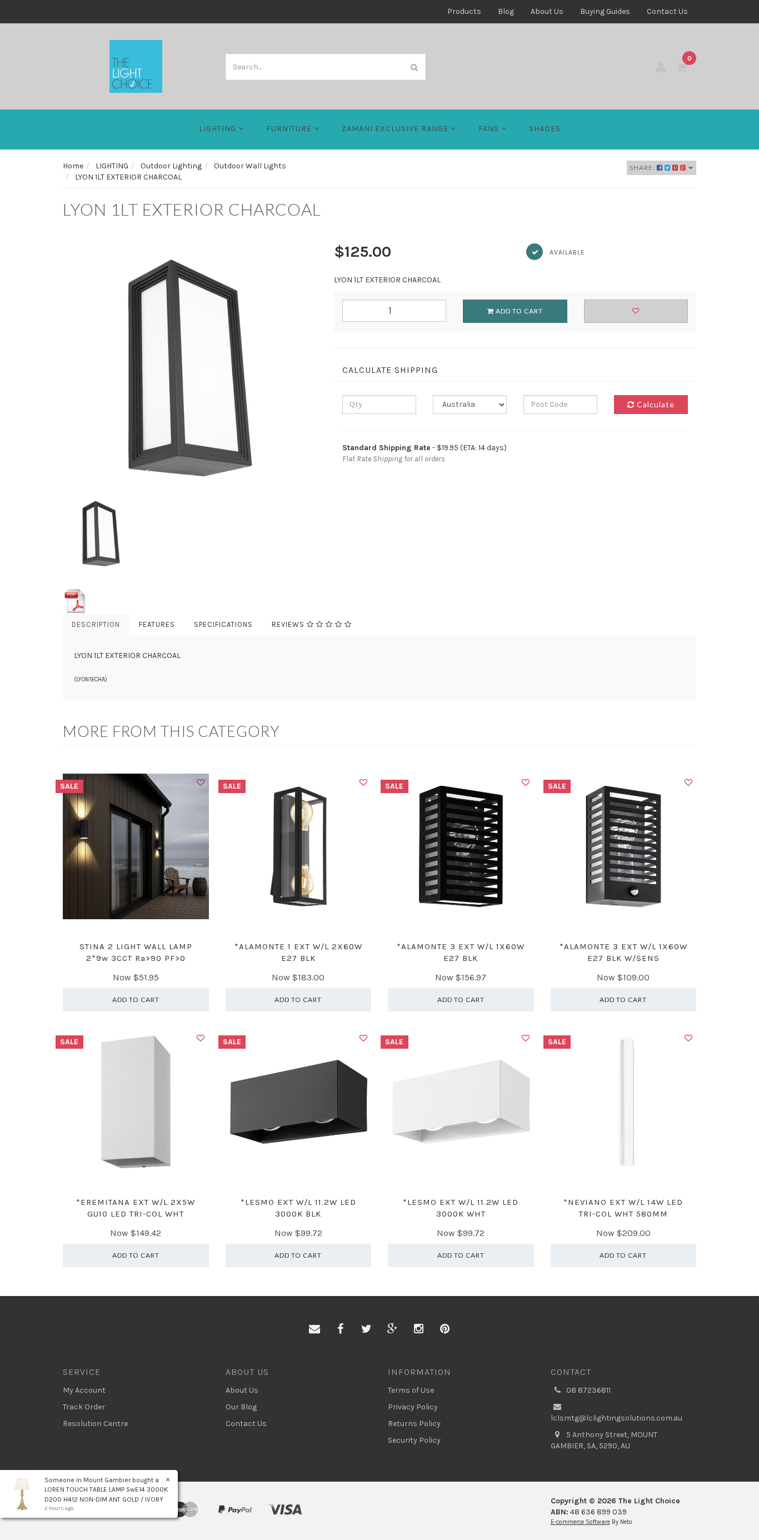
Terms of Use (411, 1390)
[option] (190, 368)
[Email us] (314, 1329)
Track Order (84, 1407)
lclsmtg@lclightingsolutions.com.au (616, 1418)
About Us (547, 11)
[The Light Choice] (135, 66)
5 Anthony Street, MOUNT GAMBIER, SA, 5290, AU (604, 1440)
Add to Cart (518, 311)
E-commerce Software (580, 1522)
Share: (643, 167)
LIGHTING (218, 128)
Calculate (655, 404)
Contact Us (667, 11)
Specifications (223, 624)
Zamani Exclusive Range (396, 128)
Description (96, 624)
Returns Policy (414, 1423)
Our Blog (241, 1407)
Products (464, 11)
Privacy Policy (413, 1407)
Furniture (290, 128)
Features (157, 624)
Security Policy (414, 1440)
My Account (84, 1390)
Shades (545, 128)
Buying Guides (605, 11)
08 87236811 (588, 1390)
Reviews (289, 624)
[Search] (414, 66)
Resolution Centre (95, 1423)
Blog (506, 11)
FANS (489, 128)
